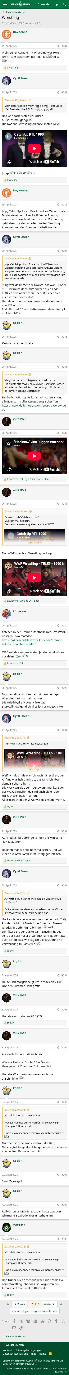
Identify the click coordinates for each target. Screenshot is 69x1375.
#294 (64, 975)
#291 (64, 730)
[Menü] (5, 4)
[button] (66, 1371)
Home (42, 1353)
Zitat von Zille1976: (14, 737)
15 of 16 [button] (34, 1304)
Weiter (48, 1304)
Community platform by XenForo (33, 1360)
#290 (64, 688)
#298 (64, 1174)
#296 (64, 1047)
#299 (64, 1204)
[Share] (57, 46)
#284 (64, 250)
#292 (64, 831)
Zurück (21, 1304)
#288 (64, 503)
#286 (64, 366)
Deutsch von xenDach (20, 1363)
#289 (64, 625)
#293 (64, 885)
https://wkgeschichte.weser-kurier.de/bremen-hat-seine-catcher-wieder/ (32, 642)
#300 (64, 1239)
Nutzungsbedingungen (28, 1350)
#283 (64, 204)
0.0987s (52, 1368)
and (23, 600)
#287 (64, 433)
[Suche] (64, 4)
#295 (64, 1009)
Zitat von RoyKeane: (15, 100)
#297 (64, 1102)
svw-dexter (11, 23)
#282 (64, 92)
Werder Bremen (14, 1344)
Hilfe (33, 1353)
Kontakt (7, 1350)
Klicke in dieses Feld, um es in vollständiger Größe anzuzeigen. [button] (35, 540)
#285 (64, 336)
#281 (64, 46)
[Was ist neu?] (57, 4)
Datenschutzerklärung (15, 1353)
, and (27, 479)
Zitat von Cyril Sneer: (16, 511)
